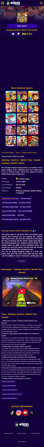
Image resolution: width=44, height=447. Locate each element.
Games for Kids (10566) (25, 211)
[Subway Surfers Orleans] (11, 130)
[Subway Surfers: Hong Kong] (22, 96)
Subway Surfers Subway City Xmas (12, 394)
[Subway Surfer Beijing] (22, 118)
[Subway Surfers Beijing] (33, 118)
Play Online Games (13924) (10, 219)
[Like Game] (13, 34)
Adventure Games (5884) (9, 202)
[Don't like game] (18, 34)
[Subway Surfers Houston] (22, 107)
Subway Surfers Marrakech (9, 398)
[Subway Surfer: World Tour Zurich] (22, 141)
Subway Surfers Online (8, 381)
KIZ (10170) (20, 215)
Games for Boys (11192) (9, 211)
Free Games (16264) (25, 202)
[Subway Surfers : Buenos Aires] (33, 107)
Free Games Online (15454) (10, 207)
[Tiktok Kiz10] (12, 413)
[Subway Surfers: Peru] (33, 96)
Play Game (22, 26)
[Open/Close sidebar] (3, 3)
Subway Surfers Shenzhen (9, 390)
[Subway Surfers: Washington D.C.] (11, 96)
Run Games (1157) (25, 219)
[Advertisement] (22, 62)
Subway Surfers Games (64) (10, 198)
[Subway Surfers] (33, 141)
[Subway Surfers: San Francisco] (33, 130)
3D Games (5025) (26, 198)
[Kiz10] (16, 3)
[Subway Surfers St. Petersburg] (22, 130)
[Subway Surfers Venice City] (11, 107)
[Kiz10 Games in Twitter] (32, 413)
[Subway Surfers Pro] (11, 141)
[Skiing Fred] (11, 118)
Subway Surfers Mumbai (9, 385)
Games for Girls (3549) (8, 215)
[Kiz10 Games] (22, 424)
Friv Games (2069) (25, 207)
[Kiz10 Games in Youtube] (25, 413)
